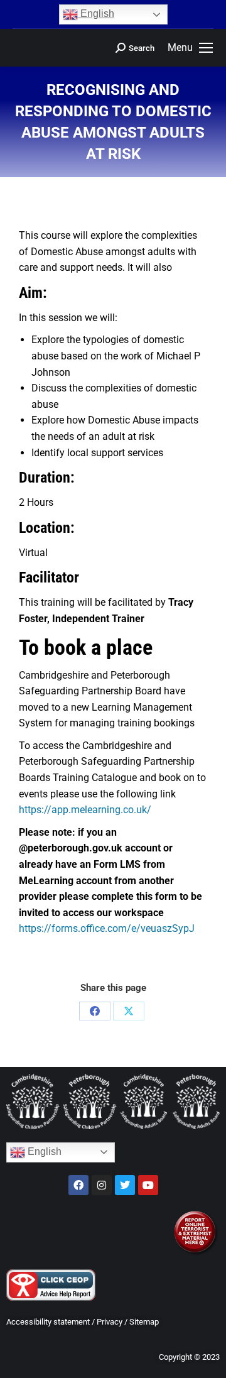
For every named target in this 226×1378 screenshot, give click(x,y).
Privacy (109, 1321)
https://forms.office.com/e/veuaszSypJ (107, 928)
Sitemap (144, 1321)
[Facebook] (94, 1011)
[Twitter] (125, 1185)
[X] (128, 1011)
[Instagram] (102, 1185)
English (96, 13)
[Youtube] (148, 1185)
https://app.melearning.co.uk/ (85, 810)
